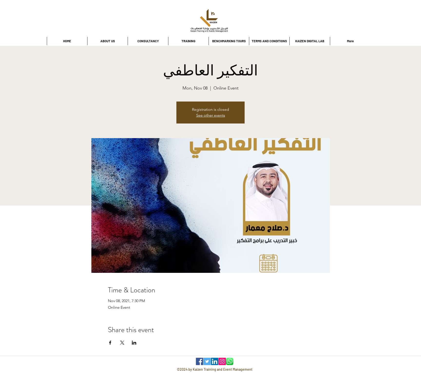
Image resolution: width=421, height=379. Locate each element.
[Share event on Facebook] (110, 343)
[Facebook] (199, 361)
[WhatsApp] (229, 361)
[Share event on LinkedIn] (134, 343)
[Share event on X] (122, 343)
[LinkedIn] (214, 361)
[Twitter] (207, 361)
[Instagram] (222, 361)
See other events (210, 115)
